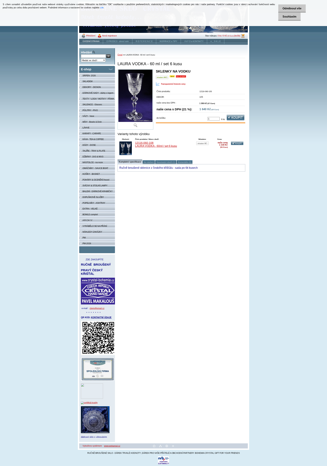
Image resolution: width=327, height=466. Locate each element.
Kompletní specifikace (130, 162)
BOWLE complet (90, 214)
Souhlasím (289, 16)
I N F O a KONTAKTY (194, 41)
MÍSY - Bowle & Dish (92, 122)
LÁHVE (86, 128)
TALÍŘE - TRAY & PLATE (94, 151)
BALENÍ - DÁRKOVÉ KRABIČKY (98, 191)
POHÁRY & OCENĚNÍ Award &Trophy (94, 181)
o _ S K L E (216, 41)
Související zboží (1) (166, 162)
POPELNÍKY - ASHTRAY (94, 203)
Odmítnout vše (292, 8)
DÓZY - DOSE (89, 145)
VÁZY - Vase (88, 116)
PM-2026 (87, 243)
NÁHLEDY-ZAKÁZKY (92, 232)
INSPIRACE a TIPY (168, 41)
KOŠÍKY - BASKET (91, 174)
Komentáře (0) (184, 162)
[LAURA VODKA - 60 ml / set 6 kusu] (135, 99)
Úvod (120, 55)
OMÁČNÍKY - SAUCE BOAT (95, 168)
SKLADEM (87, 81)
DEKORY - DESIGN (92, 87)
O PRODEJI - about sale (117, 41)
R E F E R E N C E (144, 41)
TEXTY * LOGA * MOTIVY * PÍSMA (98, 99)
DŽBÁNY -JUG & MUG (93, 156)
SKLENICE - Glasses (92, 104)
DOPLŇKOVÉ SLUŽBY (93, 197)
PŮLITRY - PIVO (90, 110)
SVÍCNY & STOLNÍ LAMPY (95, 185)
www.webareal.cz (112, 446)
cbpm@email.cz (97, 308)
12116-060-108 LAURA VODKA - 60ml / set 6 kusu (156, 144)
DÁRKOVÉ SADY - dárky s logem (98, 93)
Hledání (86, 52)
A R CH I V (87, 220)
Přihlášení (90, 36)
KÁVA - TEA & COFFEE (93, 139)
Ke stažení (149, 162)
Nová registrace (109, 36)
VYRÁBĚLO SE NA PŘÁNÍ (95, 226)
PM (84, 237)
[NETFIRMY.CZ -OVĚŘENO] (92, 398)
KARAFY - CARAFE (92, 133)
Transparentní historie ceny (173, 84)
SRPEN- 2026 (89, 75)
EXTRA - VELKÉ (90, 209)
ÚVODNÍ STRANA (91, 41)
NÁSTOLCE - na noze (93, 162)
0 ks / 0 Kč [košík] (229, 36)
